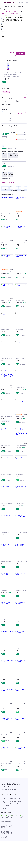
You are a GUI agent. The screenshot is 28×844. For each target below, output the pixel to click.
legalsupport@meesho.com (6, 836)
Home (2, 12)
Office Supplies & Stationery (13, 12)
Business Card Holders (7, 15)
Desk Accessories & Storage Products (11, 13)
